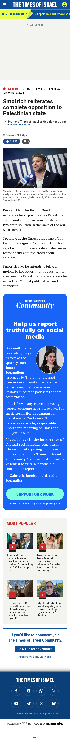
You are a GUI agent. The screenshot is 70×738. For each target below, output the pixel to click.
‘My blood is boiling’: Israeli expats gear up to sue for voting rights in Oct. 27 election (50, 609)
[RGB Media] (27, 723)
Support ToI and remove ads (52, 14)
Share (13, 141)
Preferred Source (20, 124)
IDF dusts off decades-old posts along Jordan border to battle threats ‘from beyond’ (18, 611)
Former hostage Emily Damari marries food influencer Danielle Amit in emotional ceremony (48, 563)
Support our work (35, 494)
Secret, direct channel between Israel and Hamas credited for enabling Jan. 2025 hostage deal (20, 563)
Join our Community (14, 14)
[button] (64, 4)
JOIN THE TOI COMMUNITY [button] (35, 649)
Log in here (45, 656)
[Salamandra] (54, 723)
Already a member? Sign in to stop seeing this (35, 503)
